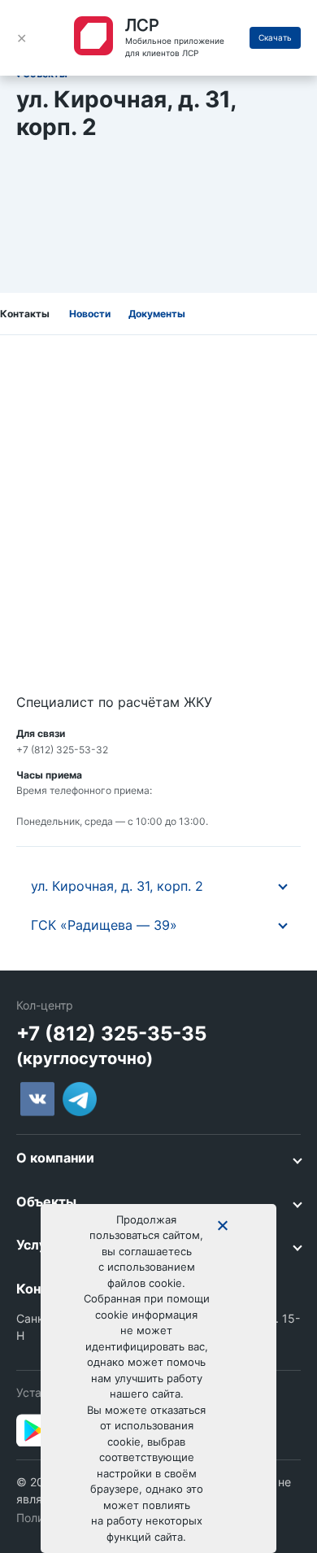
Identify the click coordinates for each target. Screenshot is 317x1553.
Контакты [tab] (25, 314)
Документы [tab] (156, 314)
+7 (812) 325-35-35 (111, 1033)
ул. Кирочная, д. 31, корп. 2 (117, 886)
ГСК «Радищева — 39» (104, 925)
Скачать (275, 37)
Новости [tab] (90, 314)
